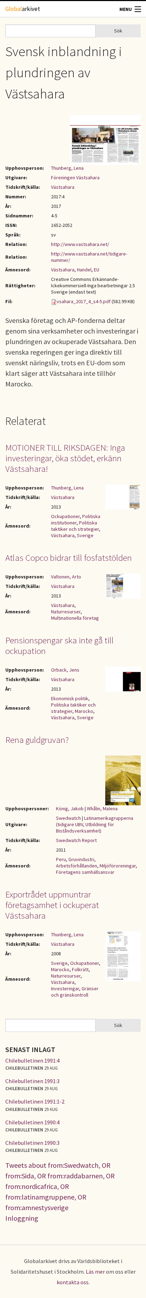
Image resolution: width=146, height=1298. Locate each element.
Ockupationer (65, 516)
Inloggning (21, 1218)
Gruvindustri (81, 859)
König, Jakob (70, 808)
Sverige (85, 535)
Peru (61, 859)
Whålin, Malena (102, 808)
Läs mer (95, 1271)
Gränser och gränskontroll (75, 991)
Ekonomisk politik (69, 698)
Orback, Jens (65, 670)
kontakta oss (73, 1282)
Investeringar (65, 988)
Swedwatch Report (76, 840)
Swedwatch (68, 818)
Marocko (84, 711)
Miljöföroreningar (118, 866)
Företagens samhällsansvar (85, 872)
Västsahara (62, 187)
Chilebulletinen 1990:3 (32, 1142)
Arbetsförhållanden (76, 866)
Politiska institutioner (75, 519)
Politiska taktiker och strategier (75, 525)
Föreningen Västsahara (75, 177)
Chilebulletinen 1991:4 (32, 1060)
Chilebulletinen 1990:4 (32, 1122)
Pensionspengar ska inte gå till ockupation (59, 645)
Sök (118, 31)
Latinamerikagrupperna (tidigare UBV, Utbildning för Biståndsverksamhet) (94, 824)
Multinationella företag (75, 618)
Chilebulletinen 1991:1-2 (34, 1101)
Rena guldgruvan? (37, 739)
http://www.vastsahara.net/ (80, 244)
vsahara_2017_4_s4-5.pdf (84, 301)
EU (96, 269)
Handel (84, 269)
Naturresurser (65, 611)
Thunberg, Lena (67, 168)
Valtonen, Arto (66, 576)
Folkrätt (80, 969)
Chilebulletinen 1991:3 (32, 1080)
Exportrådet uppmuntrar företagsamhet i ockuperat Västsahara (52, 905)
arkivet (22, 9)
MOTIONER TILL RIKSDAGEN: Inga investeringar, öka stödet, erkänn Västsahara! (65, 458)
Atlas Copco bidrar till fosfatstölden (68, 557)
